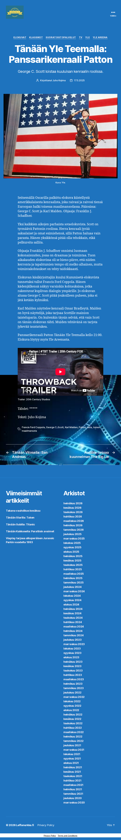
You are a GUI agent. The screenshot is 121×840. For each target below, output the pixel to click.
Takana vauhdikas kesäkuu (23, 510)
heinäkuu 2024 (72, 608)
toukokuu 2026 (73, 512)
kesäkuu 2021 (72, 771)
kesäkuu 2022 (72, 718)
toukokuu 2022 (72, 723)
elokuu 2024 (71, 604)
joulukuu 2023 (72, 639)
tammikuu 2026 (73, 529)
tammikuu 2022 (73, 740)
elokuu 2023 (71, 657)
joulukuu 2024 (72, 586)
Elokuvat (19, 37)
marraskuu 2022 (74, 696)
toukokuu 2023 (73, 670)
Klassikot (36, 37)
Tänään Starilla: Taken (20, 517)
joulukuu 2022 (72, 692)
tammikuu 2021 (73, 793)
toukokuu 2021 (72, 776)
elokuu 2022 (71, 710)
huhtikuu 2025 (72, 569)
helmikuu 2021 (72, 789)
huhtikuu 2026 (72, 516)
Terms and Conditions (67, 835)
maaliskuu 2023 (73, 679)
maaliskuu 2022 (73, 732)
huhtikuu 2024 (72, 622)
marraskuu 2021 (73, 749)
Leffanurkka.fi (25, 825)
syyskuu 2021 (72, 758)
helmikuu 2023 (72, 683)
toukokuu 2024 (73, 617)
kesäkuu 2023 (72, 666)
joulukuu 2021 (72, 745)
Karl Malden (71, 427)
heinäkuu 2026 (72, 503)
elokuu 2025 (71, 551)
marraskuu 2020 (74, 802)
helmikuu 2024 (72, 630)
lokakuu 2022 (72, 701)
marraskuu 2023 (74, 644)
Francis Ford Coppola (33, 427)
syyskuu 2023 (72, 652)
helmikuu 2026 (72, 525)
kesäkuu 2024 (72, 613)
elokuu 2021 (71, 762)
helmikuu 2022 (72, 736)
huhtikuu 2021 (72, 780)
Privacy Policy (45, 825)
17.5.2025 (79, 80)
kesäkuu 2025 (72, 560)
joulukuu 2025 (72, 534)
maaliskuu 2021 (73, 784)
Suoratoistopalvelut (61, 37)
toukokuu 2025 (73, 564)
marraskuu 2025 (74, 538)
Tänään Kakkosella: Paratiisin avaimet (30, 531)
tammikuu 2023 (73, 688)
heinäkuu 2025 (72, 556)
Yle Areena (100, 37)
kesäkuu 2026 (72, 507)
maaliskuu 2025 (73, 573)
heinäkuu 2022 (72, 714)
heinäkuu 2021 (72, 767)
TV (80, 37)
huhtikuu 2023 (72, 674)
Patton (82, 427)
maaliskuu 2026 (73, 520)
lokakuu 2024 (72, 595)
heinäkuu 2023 (72, 661)
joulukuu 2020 (72, 798)
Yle (87, 37)
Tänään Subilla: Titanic (20, 524)
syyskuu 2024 (72, 600)
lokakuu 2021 (71, 754)
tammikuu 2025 (73, 582)
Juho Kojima (59, 80)
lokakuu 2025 (72, 542)
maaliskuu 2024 (73, 626)
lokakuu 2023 (72, 648)
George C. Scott (55, 427)
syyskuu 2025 (72, 547)
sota (89, 427)
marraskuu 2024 (74, 591)
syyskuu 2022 (72, 705)
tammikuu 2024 (73, 635)
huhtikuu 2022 (72, 727)
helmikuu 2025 (72, 578)
